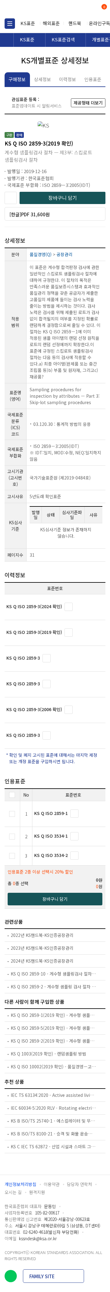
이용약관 (52, 1184)
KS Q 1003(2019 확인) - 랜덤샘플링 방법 (48, 1054)
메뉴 (10, 23)
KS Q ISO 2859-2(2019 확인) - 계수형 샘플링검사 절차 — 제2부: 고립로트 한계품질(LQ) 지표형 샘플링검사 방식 (53, 1041)
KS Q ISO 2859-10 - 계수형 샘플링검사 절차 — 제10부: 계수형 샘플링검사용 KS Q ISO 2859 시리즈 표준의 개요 (53, 974)
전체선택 (12, 795)
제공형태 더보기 (88, 103)
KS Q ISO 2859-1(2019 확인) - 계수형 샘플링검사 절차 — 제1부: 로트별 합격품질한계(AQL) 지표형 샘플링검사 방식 (53, 1015)
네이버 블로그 (11, 1276)
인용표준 (92, 79)
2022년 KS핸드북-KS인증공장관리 (42, 935)
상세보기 (68, 607)
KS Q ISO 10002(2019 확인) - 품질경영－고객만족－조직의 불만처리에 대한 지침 (53, 1066)
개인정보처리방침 (20, 1184)
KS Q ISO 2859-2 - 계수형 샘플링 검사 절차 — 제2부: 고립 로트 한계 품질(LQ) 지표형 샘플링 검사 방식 (53, 986)
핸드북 (74, 23)
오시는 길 (13, 1192)
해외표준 (51, 23)
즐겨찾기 (11, 198)
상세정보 (42, 79)
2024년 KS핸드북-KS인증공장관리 (42, 961)
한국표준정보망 (32, 9)
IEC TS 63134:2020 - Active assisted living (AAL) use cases (53, 1095)
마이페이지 (89, 9)
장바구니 (103, 7)
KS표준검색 (63, 39)
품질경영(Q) (41, 254)
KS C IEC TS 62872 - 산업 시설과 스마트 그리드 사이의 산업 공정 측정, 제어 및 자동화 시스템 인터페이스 (53, 1146)
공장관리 (64, 254)
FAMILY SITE (42, 1276)
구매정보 (17, 79)
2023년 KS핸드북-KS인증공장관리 (42, 948)
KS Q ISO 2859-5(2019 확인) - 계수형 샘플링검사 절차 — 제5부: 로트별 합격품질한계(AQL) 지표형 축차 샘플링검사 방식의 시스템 (53, 1028)
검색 (78, 9)
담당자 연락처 (79, 1184)
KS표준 (27, 23)
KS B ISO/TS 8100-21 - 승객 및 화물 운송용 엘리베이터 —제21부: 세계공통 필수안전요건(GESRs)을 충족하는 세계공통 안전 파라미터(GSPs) (53, 1134)
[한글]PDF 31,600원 (29, 214)
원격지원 (37, 1192)
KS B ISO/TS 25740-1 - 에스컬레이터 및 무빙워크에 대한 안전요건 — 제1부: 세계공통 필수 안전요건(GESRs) (53, 1121)
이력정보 (67, 79)
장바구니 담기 (62, 197)
